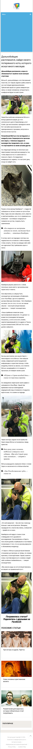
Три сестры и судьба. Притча (14, 650)
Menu (4, 14)
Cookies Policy (22, 747)
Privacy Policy (12, 747)
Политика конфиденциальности (16, 739)
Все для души (11, 737)
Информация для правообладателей (16, 744)
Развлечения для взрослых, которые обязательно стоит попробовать (13, 711)
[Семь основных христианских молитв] (16, 669)
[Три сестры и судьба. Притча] (16, 639)
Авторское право (16, 742)
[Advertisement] (16, 34)
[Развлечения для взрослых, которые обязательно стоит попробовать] (16, 698)
